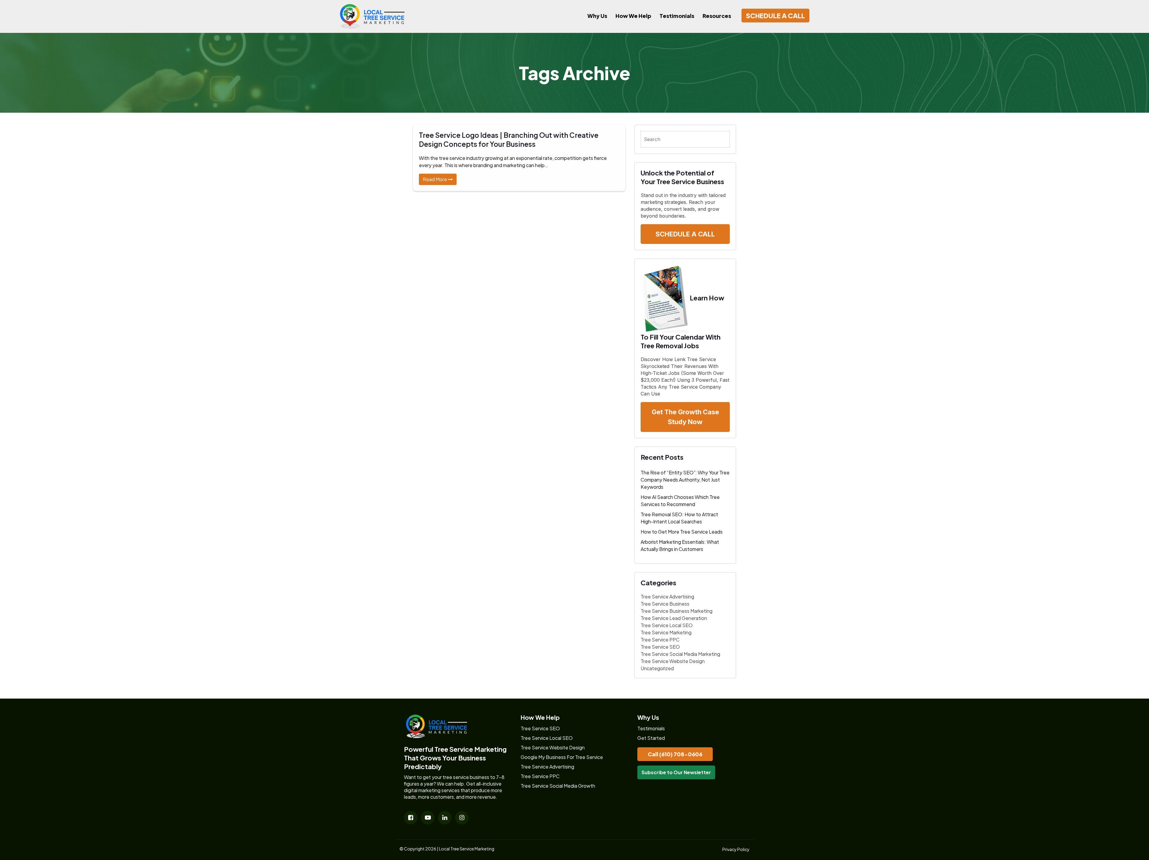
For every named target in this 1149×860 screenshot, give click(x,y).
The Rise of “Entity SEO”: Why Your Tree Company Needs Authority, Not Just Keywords (685, 479)
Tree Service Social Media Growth (558, 786)
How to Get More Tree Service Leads (682, 531)
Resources (717, 15)
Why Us (597, 15)
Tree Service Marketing (666, 632)
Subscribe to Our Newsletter (676, 772)
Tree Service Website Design (673, 661)
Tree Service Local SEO (667, 625)
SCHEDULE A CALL (775, 15)
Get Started (651, 738)
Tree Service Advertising (667, 596)
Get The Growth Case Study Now (685, 417)
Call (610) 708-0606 (675, 754)
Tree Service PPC (660, 639)
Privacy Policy (736, 849)
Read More (435, 179)
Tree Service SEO (660, 647)
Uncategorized (657, 668)
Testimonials (676, 15)
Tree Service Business (665, 604)
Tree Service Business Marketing (676, 611)
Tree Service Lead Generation (674, 618)
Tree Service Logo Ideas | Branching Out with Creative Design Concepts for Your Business (508, 139)
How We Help (633, 15)
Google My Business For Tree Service (562, 757)
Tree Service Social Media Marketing (680, 654)
